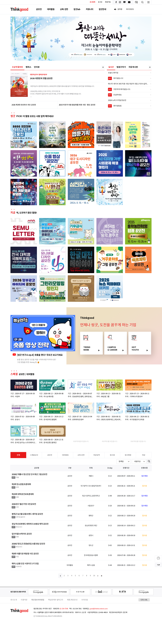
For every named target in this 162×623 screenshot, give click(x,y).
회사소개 (13, 600)
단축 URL (144, 600)
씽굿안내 (102, 9)
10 (94, 576)
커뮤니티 (89, 9)
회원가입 (108, 2)
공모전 (39, 9)
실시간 (111, 67)
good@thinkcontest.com (98, 609)
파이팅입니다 (128, 78)
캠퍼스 (28, 67)
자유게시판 (133, 67)
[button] (65, 57)
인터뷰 (36, 67)
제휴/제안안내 (72, 600)
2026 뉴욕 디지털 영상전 (128, 100)
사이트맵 (84, 600)
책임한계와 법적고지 (55, 600)
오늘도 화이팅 (128, 73)
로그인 (100, 2)
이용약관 (24, 600)
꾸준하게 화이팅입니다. (128, 89)
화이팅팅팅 (128, 106)
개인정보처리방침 (37, 600)
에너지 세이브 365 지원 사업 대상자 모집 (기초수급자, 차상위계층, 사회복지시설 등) (128, 84)
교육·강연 (64, 9)
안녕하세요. (128, 95)
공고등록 (92, 2)
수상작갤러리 (17, 67)
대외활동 (50, 9)
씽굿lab (77, 9)
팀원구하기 (121, 67)
